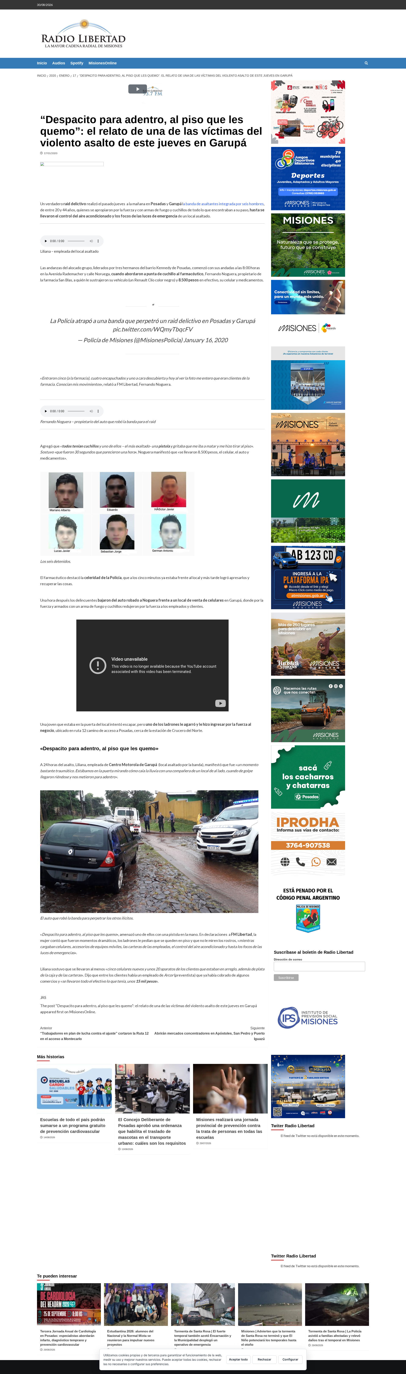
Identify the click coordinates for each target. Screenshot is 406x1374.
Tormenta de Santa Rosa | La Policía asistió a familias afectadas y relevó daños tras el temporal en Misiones (334, 1335)
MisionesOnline (103, 63)
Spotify (76, 63)
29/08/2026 (49, 1349)
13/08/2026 (127, 1149)
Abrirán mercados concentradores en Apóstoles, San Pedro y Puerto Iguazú (209, 1033)
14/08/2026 (49, 1137)
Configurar (290, 1359)
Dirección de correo (288, 959)
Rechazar (264, 1359)
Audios (58, 63)
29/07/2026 (205, 1143)
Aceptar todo (238, 1359)
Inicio (42, 63)
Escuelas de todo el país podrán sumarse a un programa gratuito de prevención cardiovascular (72, 1125)
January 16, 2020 (205, 339)
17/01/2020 (50, 153)
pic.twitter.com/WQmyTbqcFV (152, 329)
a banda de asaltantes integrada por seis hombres (223, 203)
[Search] (366, 63)
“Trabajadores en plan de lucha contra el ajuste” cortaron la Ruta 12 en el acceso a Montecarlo (94, 1033)
